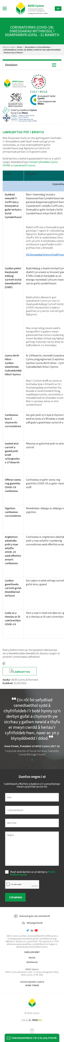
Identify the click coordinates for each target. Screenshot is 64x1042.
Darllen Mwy (32, 952)
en (58, 8)
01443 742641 (32, 985)
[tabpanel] (32, 726)
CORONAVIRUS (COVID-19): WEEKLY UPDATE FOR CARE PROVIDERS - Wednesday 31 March (32, 51)
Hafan (19, 47)
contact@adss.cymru (32, 981)
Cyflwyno (15, 897)
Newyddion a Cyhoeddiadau (37, 47)
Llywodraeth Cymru (24, 165)
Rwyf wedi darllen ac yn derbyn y (32, 873)
